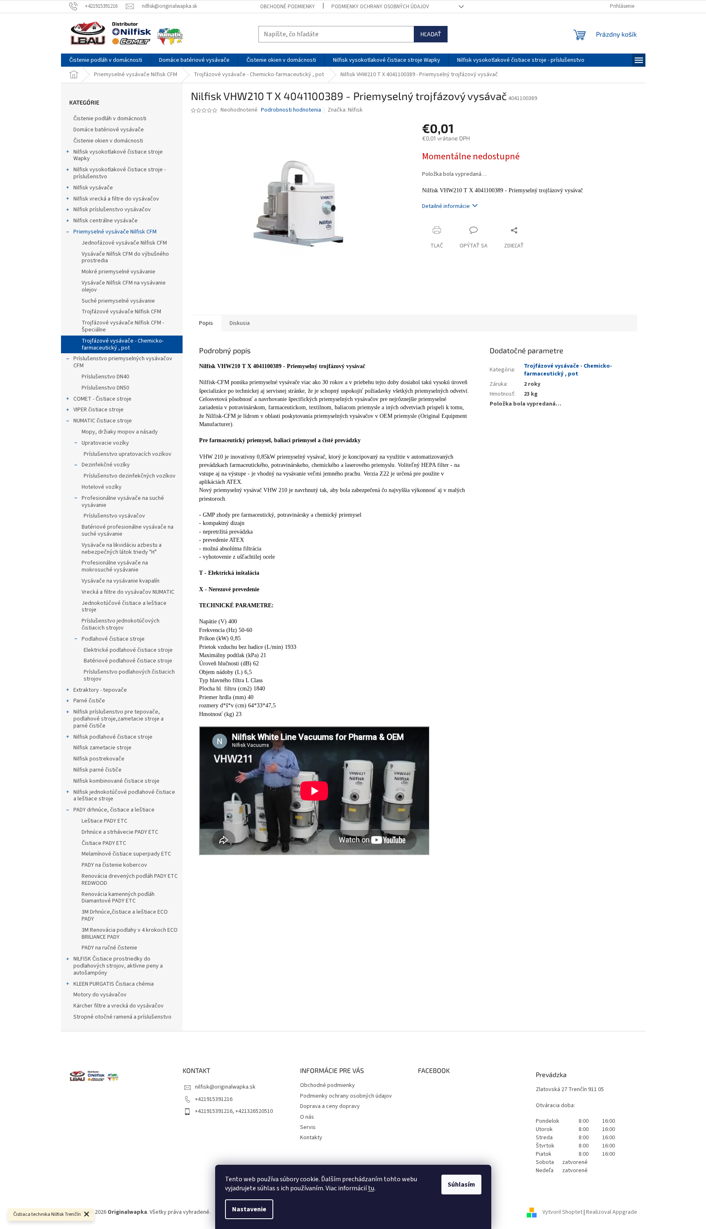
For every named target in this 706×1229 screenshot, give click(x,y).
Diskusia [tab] (240, 323)
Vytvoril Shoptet (562, 1212)
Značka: (345, 110)
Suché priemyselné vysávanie (118, 301)
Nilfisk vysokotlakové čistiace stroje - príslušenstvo (119, 173)
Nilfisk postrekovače (98, 759)
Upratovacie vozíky (105, 443)
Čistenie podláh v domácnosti (109, 118)
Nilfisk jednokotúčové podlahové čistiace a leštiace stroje (124, 795)
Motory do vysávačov (100, 995)
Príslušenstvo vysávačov (114, 516)
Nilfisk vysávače (93, 188)
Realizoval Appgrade (611, 1212)
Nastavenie (249, 1209)
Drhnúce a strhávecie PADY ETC (120, 832)
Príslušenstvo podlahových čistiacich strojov (129, 675)
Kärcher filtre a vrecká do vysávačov (118, 1006)
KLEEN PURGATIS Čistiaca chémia (113, 984)
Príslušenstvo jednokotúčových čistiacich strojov (120, 624)
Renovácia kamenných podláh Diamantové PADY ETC (118, 897)
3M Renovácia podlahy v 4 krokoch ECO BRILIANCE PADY (130, 933)
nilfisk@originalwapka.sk (225, 1087)
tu (371, 1188)
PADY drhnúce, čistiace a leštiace (114, 810)
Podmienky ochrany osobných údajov (380, 6)
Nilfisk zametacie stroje (102, 748)
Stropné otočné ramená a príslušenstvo (122, 1017)
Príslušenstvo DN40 (105, 377)
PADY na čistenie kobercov (114, 865)
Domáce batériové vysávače (108, 130)
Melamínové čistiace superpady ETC (126, 854)
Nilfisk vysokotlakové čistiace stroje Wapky (118, 155)
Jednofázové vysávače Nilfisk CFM (124, 243)
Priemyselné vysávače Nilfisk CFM (115, 232)
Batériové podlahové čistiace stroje (128, 661)
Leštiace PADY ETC (104, 821)
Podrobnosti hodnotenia (291, 110)
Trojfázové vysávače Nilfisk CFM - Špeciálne (123, 326)
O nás (307, 1117)
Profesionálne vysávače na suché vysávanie (123, 501)
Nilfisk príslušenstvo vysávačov (112, 209)
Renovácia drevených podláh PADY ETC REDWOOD (130, 879)
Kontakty (311, 1137)
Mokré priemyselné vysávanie (118, 272)
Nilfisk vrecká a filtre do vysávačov (116, 199)
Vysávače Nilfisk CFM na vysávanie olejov (124, 286)
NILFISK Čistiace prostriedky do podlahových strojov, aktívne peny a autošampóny (118, 966)
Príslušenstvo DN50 (105, 388)
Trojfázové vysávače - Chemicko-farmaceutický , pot (123, 344)
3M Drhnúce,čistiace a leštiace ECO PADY (125, 915)
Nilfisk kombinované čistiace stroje (116, 781)
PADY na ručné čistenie (109, 948)
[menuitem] (105, 60)
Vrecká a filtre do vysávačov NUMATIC (128, 592)
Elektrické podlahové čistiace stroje (128, 650)
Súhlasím (461, 1184)
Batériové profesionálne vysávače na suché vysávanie (128, 530)
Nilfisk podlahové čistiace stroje (112, 737)
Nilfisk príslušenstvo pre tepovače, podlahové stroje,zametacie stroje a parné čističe (118, 719)
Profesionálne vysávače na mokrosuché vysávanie (115, 566)
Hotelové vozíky (102, 487)
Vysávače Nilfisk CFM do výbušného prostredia (125, 257)
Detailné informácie (446, 206)
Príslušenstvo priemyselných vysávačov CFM (122, 362)
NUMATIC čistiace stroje (102, 421)
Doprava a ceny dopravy (330, 1106)
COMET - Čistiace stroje (102, 399)
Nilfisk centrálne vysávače (105, 221)
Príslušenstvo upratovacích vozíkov (127, 454)
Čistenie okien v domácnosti (108, 141)
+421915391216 (213, 1099)
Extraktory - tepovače (100, 690)
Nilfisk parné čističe (97, 770)
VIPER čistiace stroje (98, 410)
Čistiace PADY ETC (104, 843)
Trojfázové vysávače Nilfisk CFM (121, 312)
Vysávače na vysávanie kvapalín (120, 581)
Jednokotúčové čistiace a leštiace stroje (124, 606)
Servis (308, 1127)
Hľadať (430, 33)
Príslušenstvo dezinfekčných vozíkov (130, 476)
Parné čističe (89, 701)
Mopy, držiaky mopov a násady (120, 432)
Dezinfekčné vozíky (106, 465)
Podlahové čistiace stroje (113, 639)
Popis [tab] (206, 323)
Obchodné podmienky (287, 6)
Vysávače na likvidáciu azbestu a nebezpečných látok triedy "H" (122, 548)
